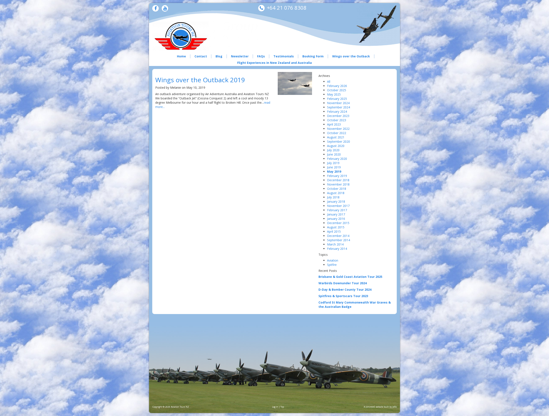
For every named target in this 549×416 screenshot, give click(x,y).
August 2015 (335, 227)
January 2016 (336, 219)
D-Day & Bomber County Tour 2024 (344, 289)
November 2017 (338, 206)
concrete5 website (374, 406)
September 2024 (338, 107)
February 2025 (337, 99)
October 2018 (336, 189)
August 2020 (335, 146)
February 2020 (337, 159)
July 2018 (333, 197)
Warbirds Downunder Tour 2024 (342, 283)
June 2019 (334, 167)
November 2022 (338, 129)
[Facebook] (155, 9)
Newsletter (240, 56)
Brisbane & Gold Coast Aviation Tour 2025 (350, 277)
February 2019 (337, 176)
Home (181, 56)
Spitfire (332, 265)
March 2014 (335, 244)
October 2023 (336, 120)
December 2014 (338, 236)
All (328, 81)
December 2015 (338, 223)
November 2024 (338, 103)
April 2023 (334, 124)
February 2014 (337, 249)
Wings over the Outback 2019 (200, 79)
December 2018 (338, 180)
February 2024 (337, 111)
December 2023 (338, 116)
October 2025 (336, 90)
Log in (275, 406)
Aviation (332, 260)
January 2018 (336, 201)
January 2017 (336, 214)
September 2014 (338, 240)
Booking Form (313, 56)
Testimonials (283, 56)
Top (282, 406)
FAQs (261, 56)
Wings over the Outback (351, 56)
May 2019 (334, 171)
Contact (201, 56)
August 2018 (335, 193)
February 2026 (337, 86)
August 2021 (335, 137)
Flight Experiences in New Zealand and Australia (274, 63)
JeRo (394, 406)
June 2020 (334, 154)
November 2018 (338, 184)
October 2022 (336, 133)
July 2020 (333, 150)
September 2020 (338, 141)
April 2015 (334, 231)
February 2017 (337, 210)
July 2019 (333, 163)
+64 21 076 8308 (286, 7)
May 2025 (334, 94)
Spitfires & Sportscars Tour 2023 (343, 296)
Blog (219, 56)
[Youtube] (165, 9)
